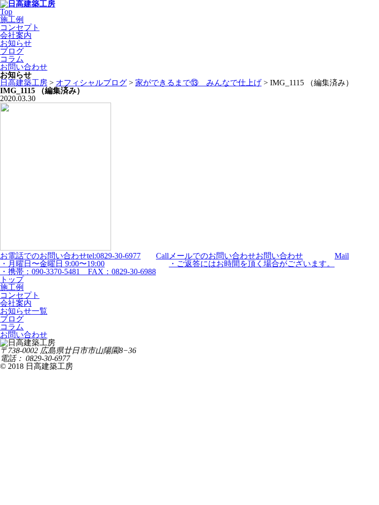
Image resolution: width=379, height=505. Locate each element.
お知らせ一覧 (23, 311)
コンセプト (19, 27)
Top (6, 11)
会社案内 (16, 35)
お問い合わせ (23, 67)
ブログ (12, 51)
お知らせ (16, 43)
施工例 (12, 19)
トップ (12, 279)
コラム (12, 59)
